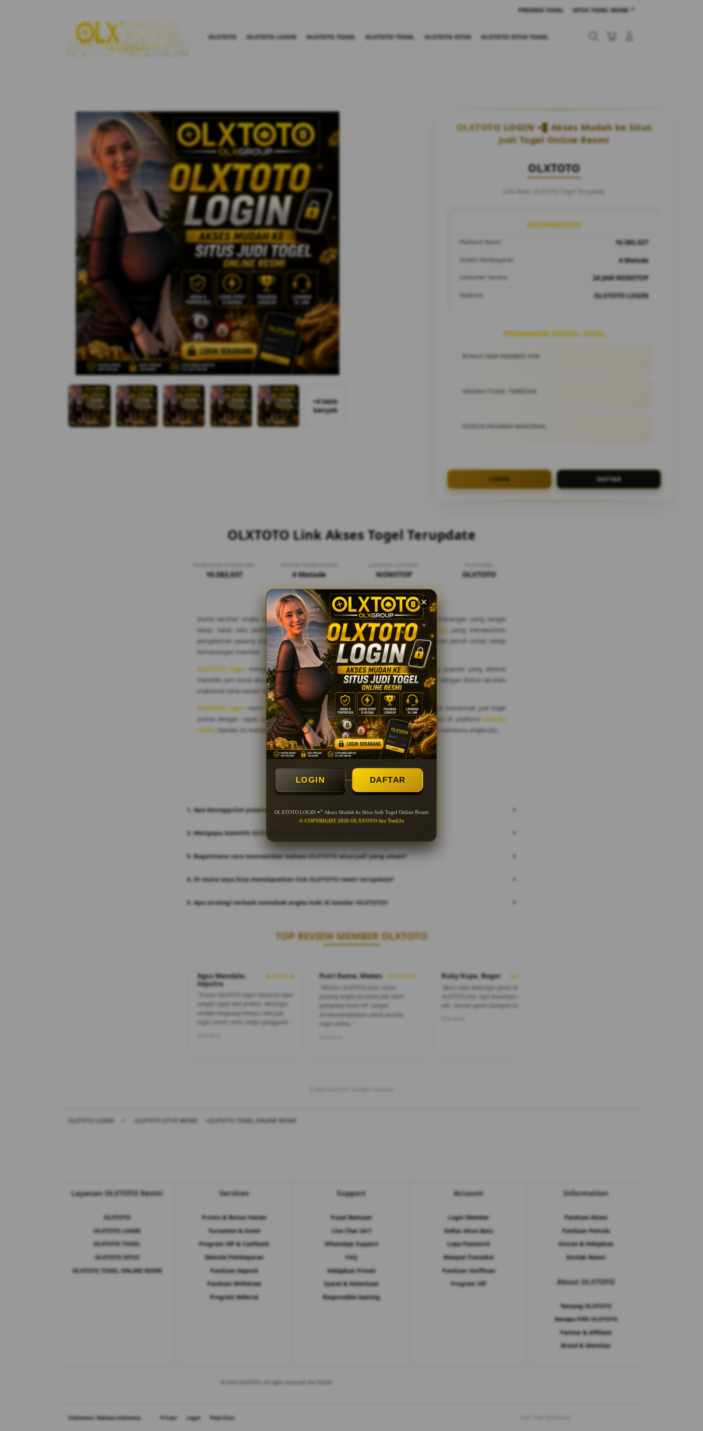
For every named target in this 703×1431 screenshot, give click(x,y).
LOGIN (310, 779)
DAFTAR (388, 779)
